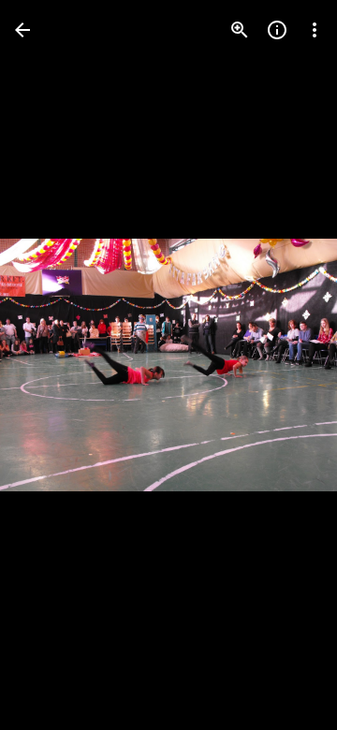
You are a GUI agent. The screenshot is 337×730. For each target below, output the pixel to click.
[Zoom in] (239, 30)
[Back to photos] (22, 29)
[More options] (314, 30)
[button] (52, 365)
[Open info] (277, 30)
